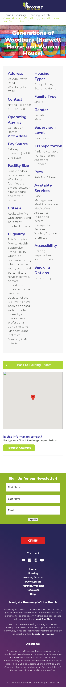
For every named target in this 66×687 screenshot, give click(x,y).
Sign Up (33, 519)
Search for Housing (43, 634)
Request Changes (19, 447)
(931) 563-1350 (16, 109)
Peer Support (33, 581)
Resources (33, 589)
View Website (17, 136)
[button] (60, 5)
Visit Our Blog (44, 619)
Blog (33, 594)
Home (33, 569)
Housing (33, 573)
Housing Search (32, 577)
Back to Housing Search (34, 365)
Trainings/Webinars (33, 585)
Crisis (33, 540)
